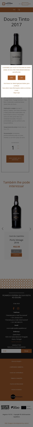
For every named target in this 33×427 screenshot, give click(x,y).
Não (11, 77)
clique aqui (16, 93)
